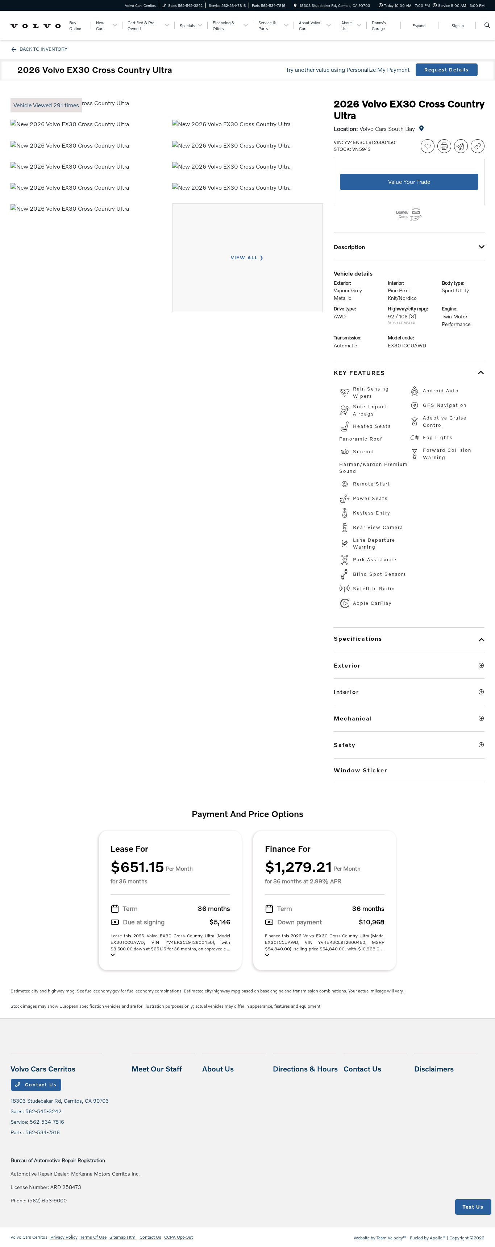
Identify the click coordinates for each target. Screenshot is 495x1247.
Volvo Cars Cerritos (29, 1237)
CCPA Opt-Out (178, 1237)
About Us (218, 1068)
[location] (295, 5)
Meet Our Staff (157, 1068)
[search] (487, 25)
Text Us (473, 1207)
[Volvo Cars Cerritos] (36, 24)
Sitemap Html (123, 1237)
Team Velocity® (391, 1237)
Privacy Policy (64, 1237)
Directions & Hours (305, 1068)
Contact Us (40, 1084)
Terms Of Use (93, 1237)
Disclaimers (434, 1068)
